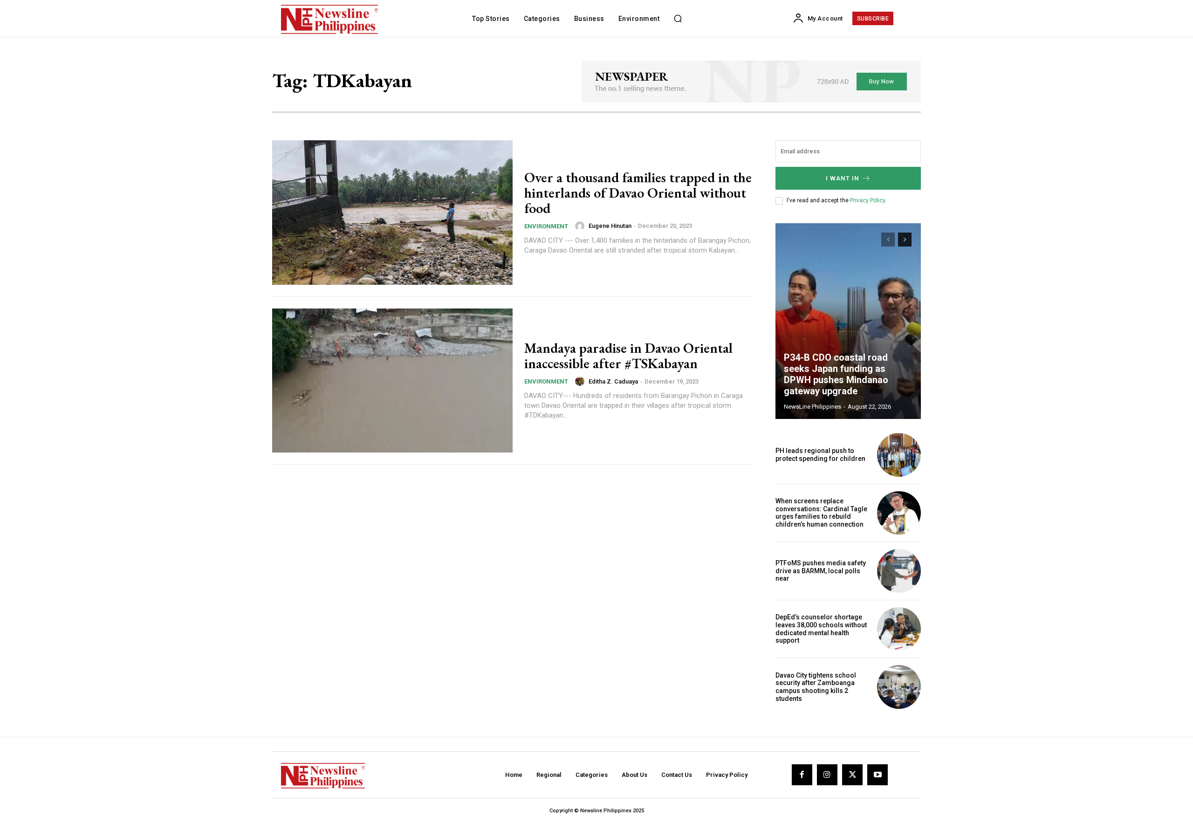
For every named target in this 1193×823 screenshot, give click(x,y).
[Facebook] (802, 774)
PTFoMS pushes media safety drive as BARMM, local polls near (820, 571)
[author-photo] (581, 226)
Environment (546, 226)
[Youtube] (877, 774)
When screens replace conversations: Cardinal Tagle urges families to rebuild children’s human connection (821, 512)
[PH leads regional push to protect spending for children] (899, 455)
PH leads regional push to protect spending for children (820, 454)
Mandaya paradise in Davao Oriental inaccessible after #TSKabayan (628, 355)
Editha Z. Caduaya (613, 381)
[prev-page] (888, 240)
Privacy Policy (867, 200)
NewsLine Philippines (812, 406)
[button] (677, 18)
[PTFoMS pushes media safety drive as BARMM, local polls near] (899, 571)
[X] (852, 774)
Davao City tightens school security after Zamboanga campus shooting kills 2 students (815, 687)
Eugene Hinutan (610, 225)
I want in (842, 178)
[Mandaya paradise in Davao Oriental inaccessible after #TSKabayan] (392, 381)
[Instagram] (827, 774)
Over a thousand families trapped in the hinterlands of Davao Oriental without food (638, 192)
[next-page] (905, 240)
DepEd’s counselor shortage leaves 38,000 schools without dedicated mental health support (821, 628)
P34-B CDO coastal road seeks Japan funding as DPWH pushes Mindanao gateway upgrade (836, 374)
